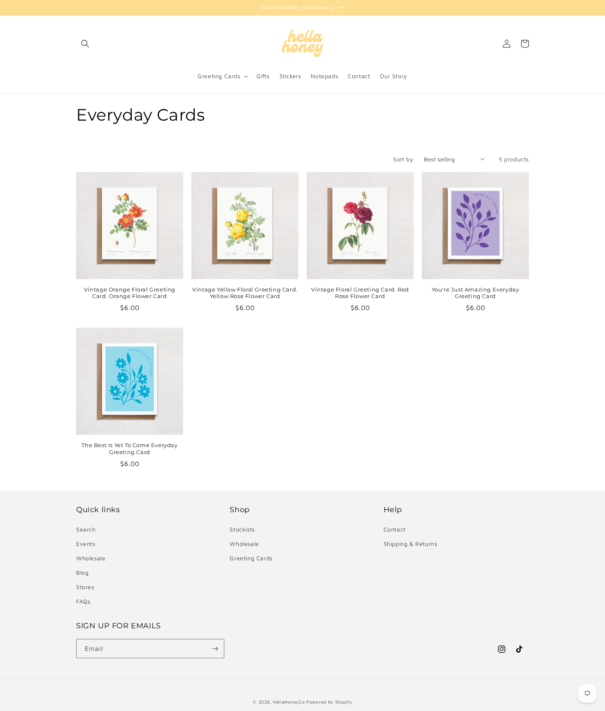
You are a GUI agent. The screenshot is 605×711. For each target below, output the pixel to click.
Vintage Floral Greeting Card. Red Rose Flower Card (360, 293)
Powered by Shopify (329, 701)
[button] (85, 44)
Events (85, 543)
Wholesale (90, 558)
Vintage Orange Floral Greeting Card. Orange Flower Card (129, 293)
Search (86, 529)
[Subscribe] (215, 648)
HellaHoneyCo (289, 701)
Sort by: (404, 159)
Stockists (242, 529)
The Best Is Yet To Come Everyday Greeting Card (129, 448)
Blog (82, 572)
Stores (85, 586)
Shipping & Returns (410, 543)
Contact (395, 529)
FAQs (83, 601)
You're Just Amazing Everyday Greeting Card (475, 293)
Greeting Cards (251, 558)
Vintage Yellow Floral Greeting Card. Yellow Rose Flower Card (245, 293)
